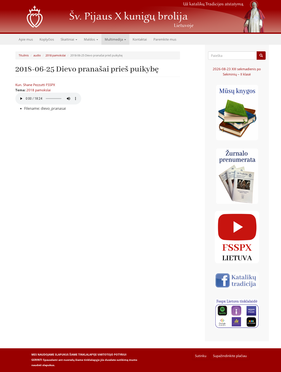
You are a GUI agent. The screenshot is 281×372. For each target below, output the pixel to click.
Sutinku (200, 356)
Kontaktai (140, 39)
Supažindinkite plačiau (230, 356)
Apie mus (26, 39)
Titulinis (24, 55)
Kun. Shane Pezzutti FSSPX (35, 85)
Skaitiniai (68, 39)
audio (37, 55)
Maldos (90, 39)
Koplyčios (47, 39)
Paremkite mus (164, 39)
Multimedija (114, 39)
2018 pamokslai (55, 55)
